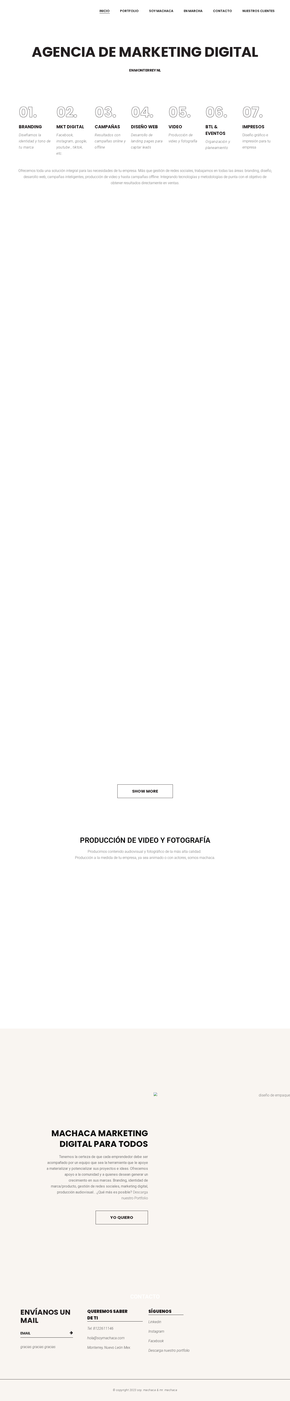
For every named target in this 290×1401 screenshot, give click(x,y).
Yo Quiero (121, 1217)
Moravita (57, 380)
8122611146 (103, 1328)
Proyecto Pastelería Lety (57, 645)
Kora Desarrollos (57, 468)
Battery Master (57, 557)
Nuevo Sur (57, 734)
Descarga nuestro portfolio (169, 1350)
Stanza (57, 291)
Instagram (156, 1331)
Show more (145, 791)
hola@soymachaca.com (106, 1338)
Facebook (156, 1341)
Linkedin (154, 1322)
